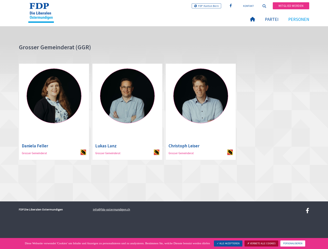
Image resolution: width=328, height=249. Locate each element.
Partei (271, 19)
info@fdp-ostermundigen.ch (111, 209)
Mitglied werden (291, 6)
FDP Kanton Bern (208, 6)
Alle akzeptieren (229, 243)
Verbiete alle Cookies (262, 243)
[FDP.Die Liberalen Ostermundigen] (42, 8)
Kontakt (248, 6)
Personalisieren (292, 243)
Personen (298, 19)
